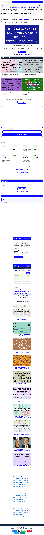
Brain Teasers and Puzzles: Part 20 (20, 508)
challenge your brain (32, 18)
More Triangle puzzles (17, 291)
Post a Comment (22, 102)
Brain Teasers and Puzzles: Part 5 (20, 480)
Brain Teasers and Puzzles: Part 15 (20, 499)
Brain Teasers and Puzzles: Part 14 (20, 497)
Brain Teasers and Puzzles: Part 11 (20, 491)
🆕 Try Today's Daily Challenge (22, 134)
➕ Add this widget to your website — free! (20, 293)
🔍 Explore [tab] (28, 270)
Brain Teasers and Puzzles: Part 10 (20, 490)
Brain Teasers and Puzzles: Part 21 (20, 510)
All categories (23, 291)
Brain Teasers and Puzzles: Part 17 (20, 503)
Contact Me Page (16, 523)
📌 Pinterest (29, 530)
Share (28, 291)
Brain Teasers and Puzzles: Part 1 (20, 473)
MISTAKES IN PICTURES (24, 54)
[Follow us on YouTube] (20, 297)
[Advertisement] (22, 115)
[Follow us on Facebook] (25, 297)
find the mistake (24, 19)
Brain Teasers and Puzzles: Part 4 (20, 478)
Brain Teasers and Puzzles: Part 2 (20, 474)
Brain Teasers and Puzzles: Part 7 (20, 484)
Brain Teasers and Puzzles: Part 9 (20, 488)
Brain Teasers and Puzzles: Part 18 (20, 505)
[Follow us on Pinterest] (18, 297)
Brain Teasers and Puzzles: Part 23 (20, 514)
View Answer (22, 51)
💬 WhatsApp (23, 530)
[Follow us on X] (23, 297)
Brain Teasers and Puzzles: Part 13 (20, 495)
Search (41, 5)
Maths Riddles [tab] (24, 270)
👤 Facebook (15, 530)
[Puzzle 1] (20, 289)
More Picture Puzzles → (22, 131)
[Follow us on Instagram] (22, 297)
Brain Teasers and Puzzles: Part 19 (20, 506)
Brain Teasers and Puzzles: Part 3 (20, 476)
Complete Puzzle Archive (18, 516)
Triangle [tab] (16, 270)
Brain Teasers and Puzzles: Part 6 (20, 482)
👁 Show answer (17, 287)
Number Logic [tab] (20, 270)
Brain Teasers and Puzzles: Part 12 (20, 493)
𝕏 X (19, 530)
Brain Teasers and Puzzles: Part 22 (20, 512)
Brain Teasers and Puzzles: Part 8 (20, 486)
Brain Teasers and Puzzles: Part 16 (20, 501)
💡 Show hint (16, 280)
